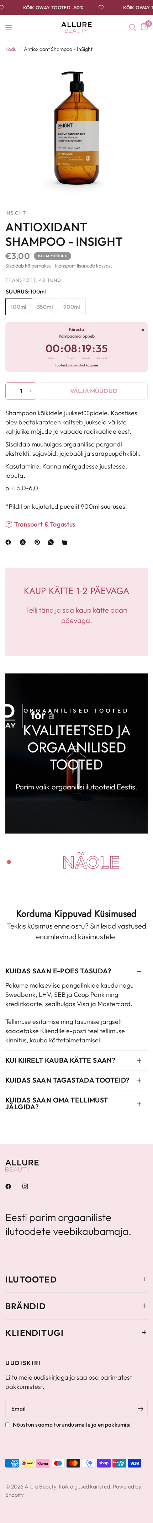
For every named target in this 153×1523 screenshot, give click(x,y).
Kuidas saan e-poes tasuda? (58, 971)
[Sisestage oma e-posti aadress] (140, 1408)
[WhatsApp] (52, 542)
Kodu (10, 49)
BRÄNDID (25, 1306)
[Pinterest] (39, 542)
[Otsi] (132, 27)
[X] (24, 542)
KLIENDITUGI (34, 1332)
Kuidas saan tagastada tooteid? (67, 1080)
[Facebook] (9, 542)
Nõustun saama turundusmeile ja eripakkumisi (72, 1424)
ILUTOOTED (31, 1279)
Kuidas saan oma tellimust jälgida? (56, 1103)
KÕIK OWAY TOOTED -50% (47, 7)
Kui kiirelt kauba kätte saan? (60, 1060)
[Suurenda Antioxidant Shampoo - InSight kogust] (30, 391)
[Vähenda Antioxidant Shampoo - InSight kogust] (11, 391)
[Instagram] (30, 1186)
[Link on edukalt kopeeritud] (66, 542)
